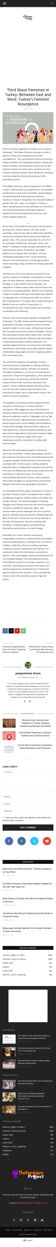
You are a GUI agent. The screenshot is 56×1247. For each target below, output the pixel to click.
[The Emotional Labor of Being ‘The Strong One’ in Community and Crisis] (9, 1051)
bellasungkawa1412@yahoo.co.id (33, 1203)
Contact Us (37, 1230)
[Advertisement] (28, 53)
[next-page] (29, 757)
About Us (27, 1230)
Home (8, 1230)
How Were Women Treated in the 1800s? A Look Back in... (35, 1108)
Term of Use (47, 1230)
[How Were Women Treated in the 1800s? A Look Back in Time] (9, 1110)
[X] (11, 630)
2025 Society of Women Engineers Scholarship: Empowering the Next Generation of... (31, 1096)
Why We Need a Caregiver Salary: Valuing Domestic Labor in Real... (34, 1062)
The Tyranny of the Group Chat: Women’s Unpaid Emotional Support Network (34, 1037)
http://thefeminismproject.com (28, 677)
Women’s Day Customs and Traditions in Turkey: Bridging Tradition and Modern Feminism (35, 723)
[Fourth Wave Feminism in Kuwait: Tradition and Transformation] (9, 735)
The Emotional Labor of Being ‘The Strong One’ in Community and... (34, 1049)
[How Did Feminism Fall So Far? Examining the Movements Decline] (9, 1084)
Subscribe (47, 838)
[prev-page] (25, 757)
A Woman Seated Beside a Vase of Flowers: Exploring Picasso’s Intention (14, 649)
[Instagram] (31, 701)
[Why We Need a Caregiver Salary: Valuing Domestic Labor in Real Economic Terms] (9, 1064)
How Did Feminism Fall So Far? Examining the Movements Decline (35, 1082)
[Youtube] (42, 1220)
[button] (4, 3)
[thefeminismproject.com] (28, 17)
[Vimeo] (35, 1220)
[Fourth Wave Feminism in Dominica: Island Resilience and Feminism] (9, 748)
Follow (22, 838)
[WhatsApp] (23, 630)
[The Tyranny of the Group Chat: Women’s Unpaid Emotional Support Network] (9, 1039)
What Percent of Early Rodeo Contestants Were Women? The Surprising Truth (41, 649)
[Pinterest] (17, 630)
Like (8, 838)
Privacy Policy (17, 1230)
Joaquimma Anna (28, 673)
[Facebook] (5, 630)
